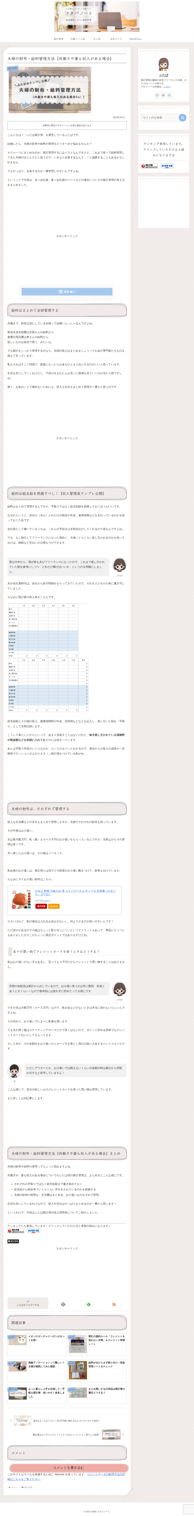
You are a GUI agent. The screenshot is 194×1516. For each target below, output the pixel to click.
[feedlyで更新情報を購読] (88, 1304)
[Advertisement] (67, 212)
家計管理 (14, 1241)
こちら (167, 86)
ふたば (163, 75)
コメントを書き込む (68, 1467)
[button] (182, 117)
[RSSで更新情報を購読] (114, 1304)
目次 (66, 291)
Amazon (54, 906)
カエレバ (46, 900)
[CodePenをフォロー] (63, 1304)
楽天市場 (41, 906)
